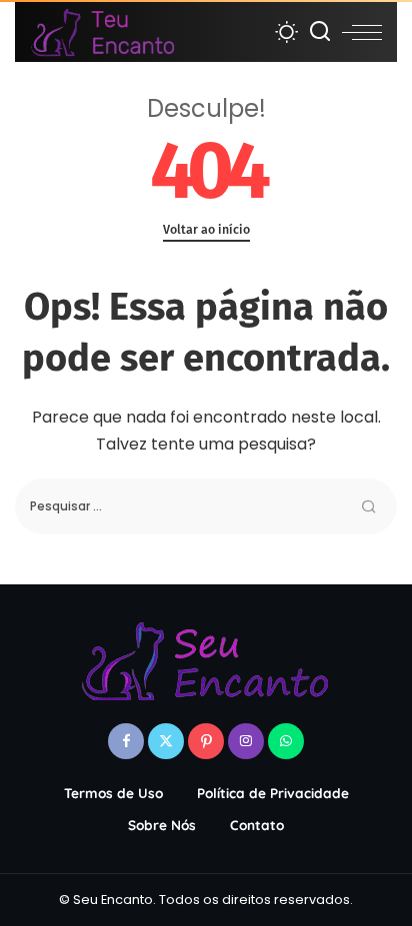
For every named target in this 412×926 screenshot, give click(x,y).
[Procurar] (320, 32)
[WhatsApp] (286, 741)
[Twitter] (166, 741)
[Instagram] (246, 741)
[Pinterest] (206, 741)
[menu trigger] (362, 32)
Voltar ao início (206, 229)
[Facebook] (126, 741)
